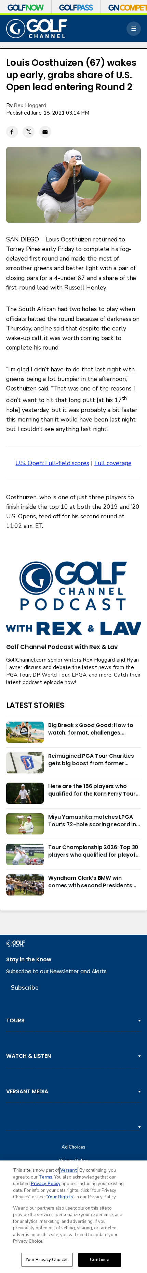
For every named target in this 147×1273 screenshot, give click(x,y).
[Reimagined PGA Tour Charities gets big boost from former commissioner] (25, 762)
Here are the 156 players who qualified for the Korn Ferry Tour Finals (92, 790)
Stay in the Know (28, 959)
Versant (68, 1170)
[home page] (37, 28)
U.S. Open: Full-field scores (52, 463)
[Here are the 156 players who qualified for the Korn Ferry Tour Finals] (25, 793)
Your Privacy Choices (47, 1260)
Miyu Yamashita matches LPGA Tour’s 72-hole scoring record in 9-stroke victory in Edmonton (92, 820)
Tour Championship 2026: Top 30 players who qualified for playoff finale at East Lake (93, 851)
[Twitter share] (29, 132)
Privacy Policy (46, 1184)
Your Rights (60, 1197)
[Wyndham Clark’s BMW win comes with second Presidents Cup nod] (25, 884)
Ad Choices (73, 1147)
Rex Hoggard (30, 105)
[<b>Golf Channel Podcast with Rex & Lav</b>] (73, 599)
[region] (73, 1216)
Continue (99, 1260)
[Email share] (45, 132)
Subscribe (25, 987)
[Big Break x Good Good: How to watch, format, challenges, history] (25, 732)
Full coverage (113, 463)
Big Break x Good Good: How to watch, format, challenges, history (90, 729)
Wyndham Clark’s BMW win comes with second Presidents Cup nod (90, 881)
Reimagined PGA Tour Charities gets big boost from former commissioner (91, 759)
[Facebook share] (12, 132)
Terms (45, 1177)
